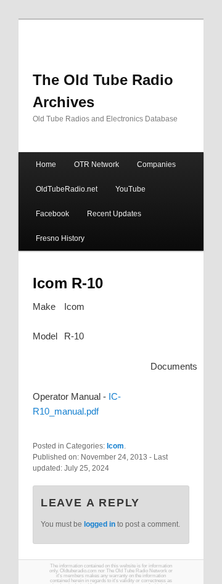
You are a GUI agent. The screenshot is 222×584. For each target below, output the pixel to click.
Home (46, 164)
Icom (115, 446)
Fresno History (60, 238)
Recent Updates (114, 213)
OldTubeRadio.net (66, 189)
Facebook (52, 213)
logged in (99, 524)
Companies (156, 164)
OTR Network (96, 164)
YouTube (130, 189)
